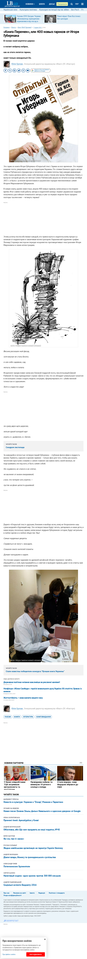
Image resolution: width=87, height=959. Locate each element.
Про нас (6, 893)
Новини (29, 4)
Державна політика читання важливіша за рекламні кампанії (32, 682)
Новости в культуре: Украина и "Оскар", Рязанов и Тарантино (33, 801)
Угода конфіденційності (12, 895)
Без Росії (75, 9)
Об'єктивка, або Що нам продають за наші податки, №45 (32, 829)
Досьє (52, 4)
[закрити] (44, 939)
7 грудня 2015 (37, 27)
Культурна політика (28, 9)
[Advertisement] (43, 219)
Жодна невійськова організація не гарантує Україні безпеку (33, 848)
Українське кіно (10, 9)
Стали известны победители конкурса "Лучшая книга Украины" (35, 671)
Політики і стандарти (57, 893)
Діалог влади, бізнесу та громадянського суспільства (30, 857)
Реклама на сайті (19, 893)
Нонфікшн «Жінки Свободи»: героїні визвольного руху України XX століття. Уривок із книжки (43, 690)
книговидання (43, 717)
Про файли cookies (8, 954)
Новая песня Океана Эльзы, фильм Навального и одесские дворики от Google (42, 811)
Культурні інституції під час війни (54, 9)
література (28, 717)
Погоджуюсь (35, 954)
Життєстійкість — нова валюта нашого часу (23, 697)
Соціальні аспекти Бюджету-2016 (20, 884)
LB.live (45, 12)
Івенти (32, 893)
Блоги (42, 4)
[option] (24, 18)
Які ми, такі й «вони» (14, 838)
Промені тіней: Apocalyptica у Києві (21, 820)
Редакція (41, 893)
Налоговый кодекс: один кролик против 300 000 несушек (32, 875)
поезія (8, 717)
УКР (77, 4)
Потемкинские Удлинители (17, 866)
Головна (6, 27)
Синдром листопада (15, 447)
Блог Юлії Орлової (24, 27)
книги (17, 717)
